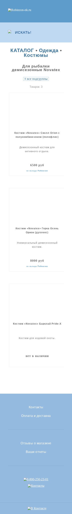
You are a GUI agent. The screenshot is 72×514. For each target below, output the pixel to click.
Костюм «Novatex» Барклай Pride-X (37, 323)
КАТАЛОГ (22, 50)
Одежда (48, 50)
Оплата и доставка (36, 415)
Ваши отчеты (36, 452)
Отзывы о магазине (36, 443)
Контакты (36, 407)
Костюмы (36, 55)
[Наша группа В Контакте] (37, 508)
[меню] (61, 32)
